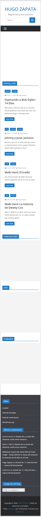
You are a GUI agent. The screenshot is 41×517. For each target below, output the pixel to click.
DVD (7, 129)
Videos (15, 91)
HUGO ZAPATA (20, 9)
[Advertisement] (20, 59)
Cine (7, 164)
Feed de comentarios (10, 417)
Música (8, 91)
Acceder (5, 408)
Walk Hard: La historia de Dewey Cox (19, 205)
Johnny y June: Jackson (19, 138)
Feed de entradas (9, 413)
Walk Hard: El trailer (17, 172)
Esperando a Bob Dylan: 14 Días (20, 101)
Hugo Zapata (22, 95)
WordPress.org (8, 422)
